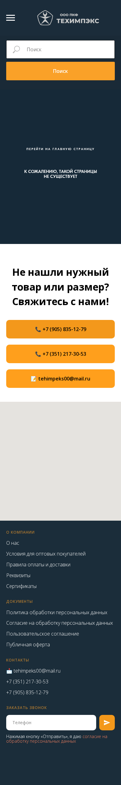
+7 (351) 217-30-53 (27, 681)
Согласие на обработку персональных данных (59, 622)
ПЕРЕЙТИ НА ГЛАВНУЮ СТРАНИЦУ (60, 149)
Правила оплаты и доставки (38, 564)
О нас (12, 542)
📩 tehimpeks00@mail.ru (33, 670)
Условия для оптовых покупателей (46, 553)
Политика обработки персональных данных (56, 612)
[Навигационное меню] (10, 18)
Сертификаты (21, 586)
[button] (60, 378)
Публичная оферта (28, 644)
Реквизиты (18, 575)
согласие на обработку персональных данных (56, 738)
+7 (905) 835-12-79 (27, 692)
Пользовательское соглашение (42, 633)
